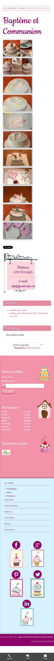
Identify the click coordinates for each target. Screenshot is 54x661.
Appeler (9, 658)
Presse (8, 492)
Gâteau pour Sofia (18, 310)
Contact (9, 530)
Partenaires (10, 496)
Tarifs (8, 512)
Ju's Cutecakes (9, 8)
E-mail (45, 658)
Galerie (22, 8)
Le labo (9, 483)
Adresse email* (8, 381)
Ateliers (9, 518)
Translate (36, 348)
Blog (7, 524)
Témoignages (11, 489)
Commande (11, 506)
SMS (27, 658)
